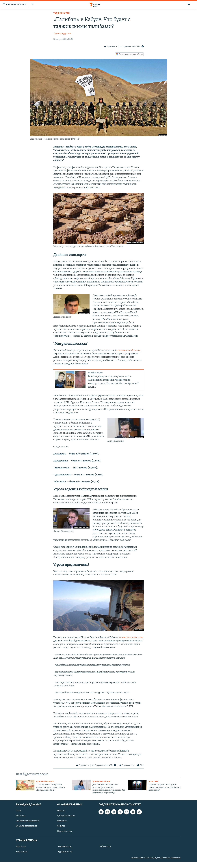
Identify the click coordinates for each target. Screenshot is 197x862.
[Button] (110, 46)
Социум (61, 826)
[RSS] (139, 811)
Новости (61, 811)
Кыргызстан (22, 852)
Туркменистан (65, 852)
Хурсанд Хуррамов (62, 34)
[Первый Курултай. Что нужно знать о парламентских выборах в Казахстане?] (137, 785)
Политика (153, 782)
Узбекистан (105, 847)
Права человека (64, 831)
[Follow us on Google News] (132, 811)
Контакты (20, 816)
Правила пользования (26, 826)
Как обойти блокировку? (27, 821)
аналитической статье (128, 350)
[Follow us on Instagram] (107, 811)
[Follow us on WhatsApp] (126, 811)
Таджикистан (61, 13)
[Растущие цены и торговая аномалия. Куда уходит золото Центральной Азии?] (25, 785)
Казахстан (21, 847)
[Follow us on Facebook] (113, 811)
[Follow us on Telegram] (120, 811)
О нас (18, 811)
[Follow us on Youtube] (101, 811)
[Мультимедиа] (189, 4)
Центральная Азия (45, 782)
